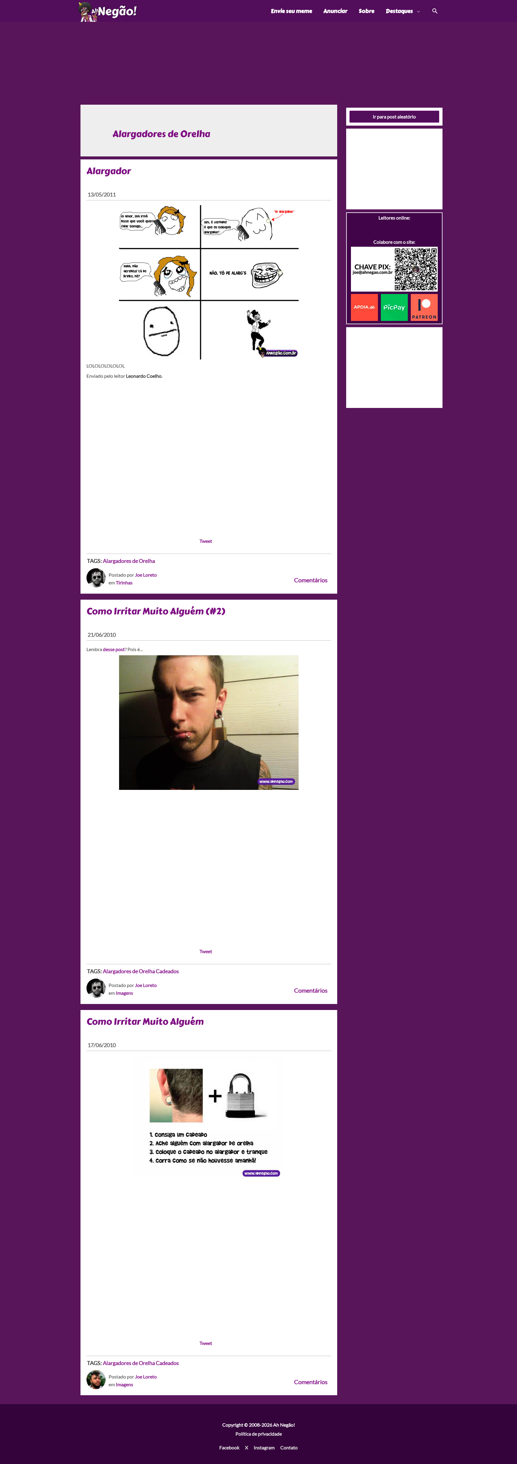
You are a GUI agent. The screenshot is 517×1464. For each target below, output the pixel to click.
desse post (114, 649)
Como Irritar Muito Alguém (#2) (155, 611)
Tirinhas (124, 582)
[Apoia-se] (366, 307)
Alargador (108, 171)
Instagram (264, 1447)
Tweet (206, 541)
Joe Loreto (146, 575)
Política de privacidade (258, 1433)
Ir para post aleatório (394, 116)
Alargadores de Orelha (129, 560)
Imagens (124, 993)
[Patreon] (424, 307)
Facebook (229, 1447)
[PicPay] (396, 307)
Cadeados (167, 971)
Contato (289, 1447)
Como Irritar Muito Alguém (145, 1022)
